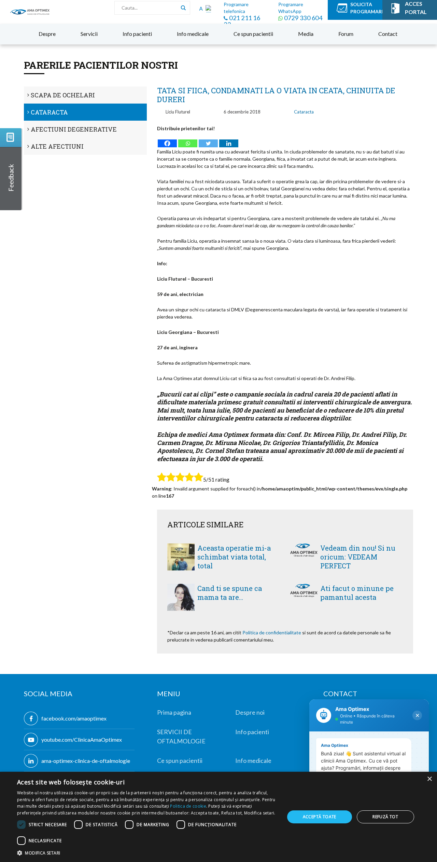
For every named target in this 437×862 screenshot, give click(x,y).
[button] (147, 853)
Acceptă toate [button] (319, 817)
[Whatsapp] (187, 140)
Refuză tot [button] (385, 817)
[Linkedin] (228, 140)
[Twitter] (208, 140)
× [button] (429, 779)
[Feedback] (11, 169)
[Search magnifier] (183, 8)
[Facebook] (167, 140)
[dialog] (218, 817)
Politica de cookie (188, 806)
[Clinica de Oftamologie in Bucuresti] (30, 12)
